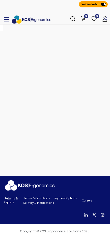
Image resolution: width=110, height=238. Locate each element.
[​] (86, 215)
